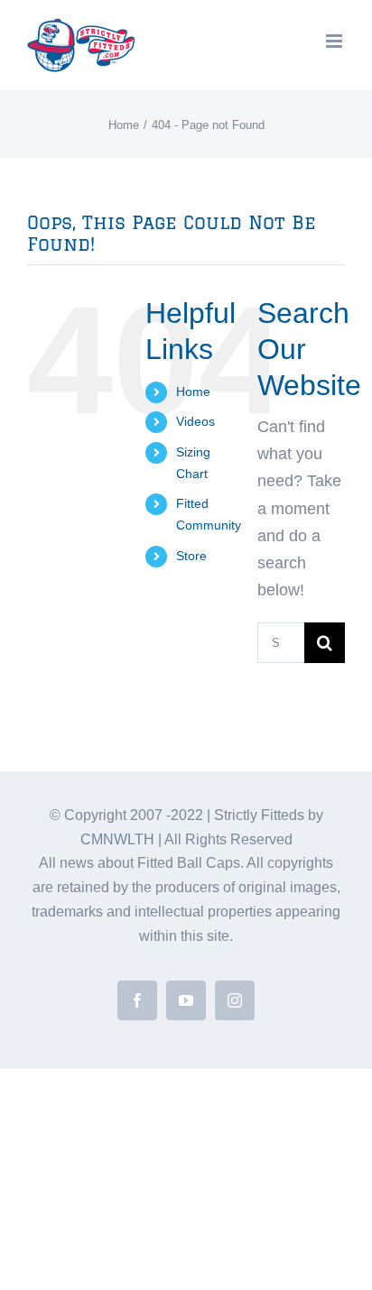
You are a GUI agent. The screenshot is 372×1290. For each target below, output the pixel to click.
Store (191, 555)
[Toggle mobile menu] (335, 41)
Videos (195, 421)
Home (193, 391)
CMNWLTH (117, 839)
